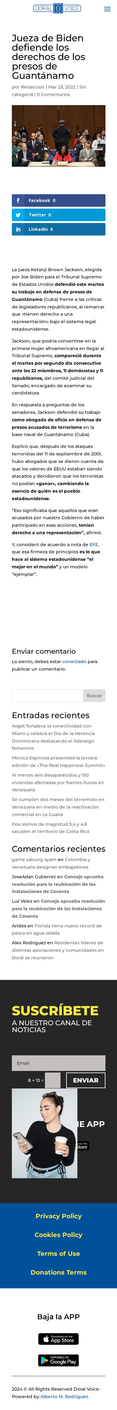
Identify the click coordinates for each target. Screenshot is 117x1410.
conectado (74, 661)
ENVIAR (86, 1080)
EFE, (94, 544)
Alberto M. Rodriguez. (65, 1396)
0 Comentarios (53, 94)
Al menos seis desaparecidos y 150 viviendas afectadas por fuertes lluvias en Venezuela (58, 782)
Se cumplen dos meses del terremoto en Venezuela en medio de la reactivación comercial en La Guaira (58, 807)
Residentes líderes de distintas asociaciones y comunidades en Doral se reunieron (58, 950)
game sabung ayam (34, 859)
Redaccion (33, 87)
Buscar (94, 695)
